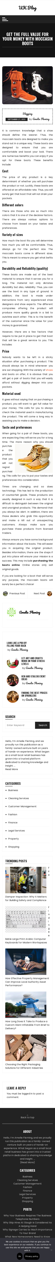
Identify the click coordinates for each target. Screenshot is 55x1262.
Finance (12, 822)
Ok (19, 1256)
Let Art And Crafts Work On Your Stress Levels (33, 661)
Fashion (12, 814)
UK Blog (27, 7)
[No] (51, 1249)
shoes (49, 370)
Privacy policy (31, 1256)
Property (13, 838)
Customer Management (22, 806)
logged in (27, 1093)
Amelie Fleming (41, 119)
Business (13, 790)
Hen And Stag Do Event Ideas (33, 678)
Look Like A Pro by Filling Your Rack (17, 644)
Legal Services (16, 830)
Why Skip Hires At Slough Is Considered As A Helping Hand (27, 1224)
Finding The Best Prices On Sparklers (34, 694)
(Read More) (27, 1162)
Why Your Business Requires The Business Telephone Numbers (27, 1217)
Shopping (27, 113)
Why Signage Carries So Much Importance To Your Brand (27, 1231)
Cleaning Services (18, 798)
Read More (11, 769)
